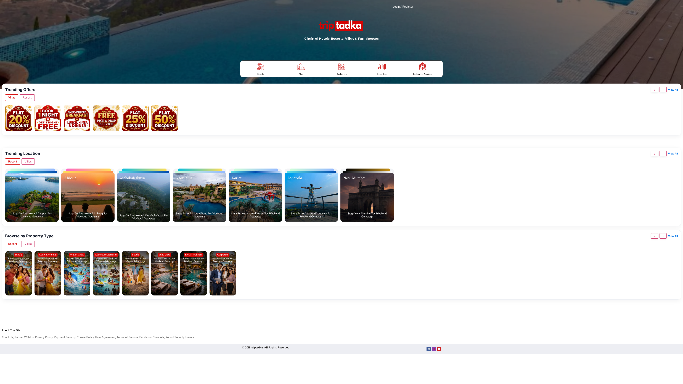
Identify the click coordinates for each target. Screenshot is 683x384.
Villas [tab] (11, 97)
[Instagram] (434, 349)
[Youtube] (439, 349)
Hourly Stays (382, 73)
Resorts (260, 73)
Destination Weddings (422, 73)
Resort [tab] (27, 97)
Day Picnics (341, 73)
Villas (301, 73)
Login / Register (403, 6)
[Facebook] (429, 349)
